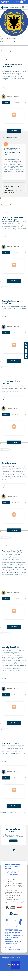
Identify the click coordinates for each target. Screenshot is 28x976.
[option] (4, 51)
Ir (13, 840)
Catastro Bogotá (14, 926)
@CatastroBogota (12, 922)
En (24, 1)
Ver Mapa (5, 102)
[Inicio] (4, 7)
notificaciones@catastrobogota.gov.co (16, 901)
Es (21, 1)
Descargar (16, 102)
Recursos (6, 148)
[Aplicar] (23, 7)
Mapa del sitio (9, 929)
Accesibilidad (16, 932)
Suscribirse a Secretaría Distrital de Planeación (12, 812)
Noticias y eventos (15, 148)
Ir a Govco (16, 1)
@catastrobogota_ (13, 920)
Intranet (15, 930)
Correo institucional (11, 929)
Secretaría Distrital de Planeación (9, 41)
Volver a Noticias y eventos (10, 137)
